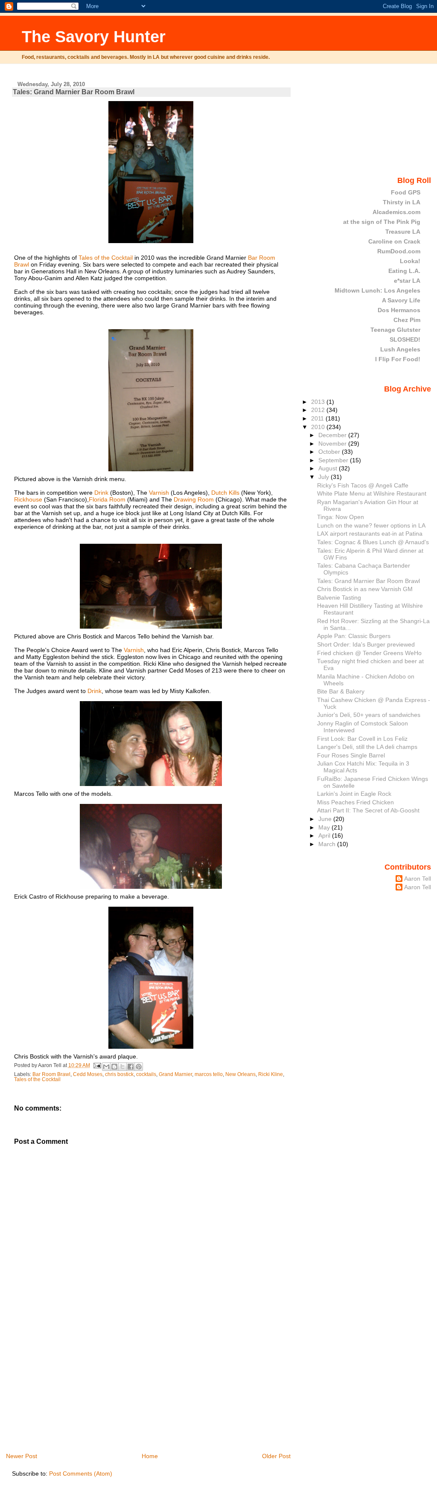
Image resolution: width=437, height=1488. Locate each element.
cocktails (146, 1074)
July (324, 476)
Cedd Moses (87, 1074)
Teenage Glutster (395, 329)
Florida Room (107, 499)
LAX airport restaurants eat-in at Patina (369, 533)
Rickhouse (29, 499)
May (325, 827)
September (334, 460)
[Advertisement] (76, 1392)
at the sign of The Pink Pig (381, 221)
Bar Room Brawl (51, 1074)
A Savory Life (401, 300)
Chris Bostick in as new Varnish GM (365, 589)
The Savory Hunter (94, 36)
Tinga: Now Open (340, 516)
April (325, 835)
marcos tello (209, 1074)
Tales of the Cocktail (106, 257)
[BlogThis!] (114, 1066)
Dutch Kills (225, 492)
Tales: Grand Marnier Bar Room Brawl (73, 92)
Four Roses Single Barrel (351, 755)
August (328, 468)
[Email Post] (97, 1065)
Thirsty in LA (401, 202)
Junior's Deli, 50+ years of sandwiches (368, 714)
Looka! (410, 261)
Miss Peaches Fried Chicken (355, 802)
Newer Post (21, 1456)
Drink (102, 492)
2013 (318, 401)
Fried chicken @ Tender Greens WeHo (369, 653)
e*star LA (407, 280)
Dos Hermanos (399, 310)
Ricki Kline (270, 1074)
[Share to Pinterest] (138, 1066)
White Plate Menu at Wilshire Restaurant (371, 493)
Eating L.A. (404, 270)
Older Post (276, 1456)
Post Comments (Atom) (80, 1473)
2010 (318, 426)
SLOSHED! (405, 339)
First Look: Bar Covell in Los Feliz (362, 738)
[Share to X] (122, 1066)
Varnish (160, 492)
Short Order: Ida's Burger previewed (366, 644)
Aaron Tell (417, 878)
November (333, 443)
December (333, 435)
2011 (318, 418)
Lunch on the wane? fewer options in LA (371, 525)
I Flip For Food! (397, 359)
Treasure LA (402, 231)
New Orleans (240, 1074)
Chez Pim (406, 319)
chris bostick (119, 1074)
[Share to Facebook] (130, 1066)
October (330, 451)
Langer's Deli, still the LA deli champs (367, 746)
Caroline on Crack (394, 241)
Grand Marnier (175, 1074)
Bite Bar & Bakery (340, 691)
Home (150, 1456)
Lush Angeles (400, 349)
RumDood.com (398, 251)
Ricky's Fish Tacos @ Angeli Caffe (362, 485)
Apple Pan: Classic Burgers (353, 635)
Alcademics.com (396, 212)
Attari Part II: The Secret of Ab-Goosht (368, 810)
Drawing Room (194, 499)
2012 (318, 409)
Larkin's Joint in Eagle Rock (354, 793)
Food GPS (405, 192)
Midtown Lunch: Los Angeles (377, 290)
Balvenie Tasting (339, 597)
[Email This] (106, 1066)
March (327, 844)
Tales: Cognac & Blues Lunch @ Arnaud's (373, 542)
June (325, 818)
